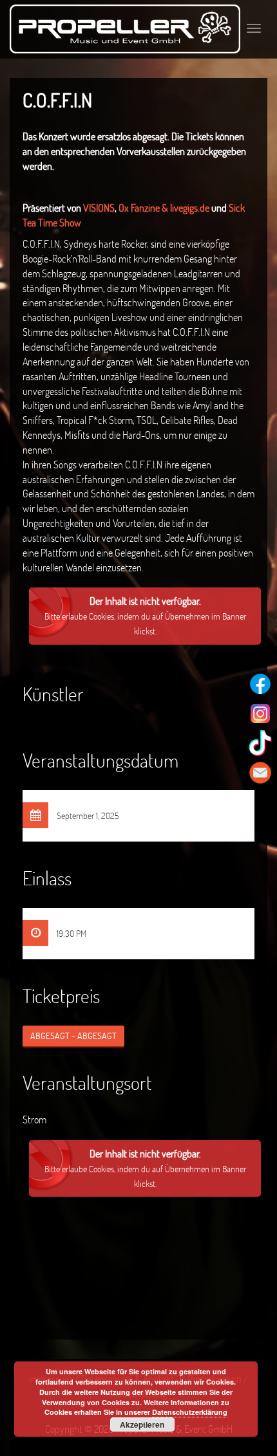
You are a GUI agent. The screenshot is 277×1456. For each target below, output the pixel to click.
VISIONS (99, 207)
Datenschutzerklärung (189, 1412)
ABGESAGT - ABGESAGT (73, 1035)
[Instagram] (260, 713)
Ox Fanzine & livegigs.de (164, 207)
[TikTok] (260, 743)
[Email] (260, 773)
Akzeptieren (142, 1424)
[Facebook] (260, 684)
